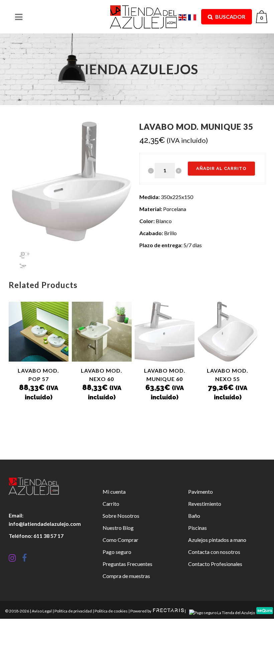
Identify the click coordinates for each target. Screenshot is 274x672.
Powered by (141, 610)
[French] (193, 16)
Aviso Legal (42, 610)
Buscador (229, 16)
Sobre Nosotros (121, 515)
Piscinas (197, 527)
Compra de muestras (126, 576)
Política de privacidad (73, 610)
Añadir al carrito (221, 168)
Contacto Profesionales (215, 564)
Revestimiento (204, 503)
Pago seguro (117, 552)
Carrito (111, 503)
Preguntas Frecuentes (127, 564)
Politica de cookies (111, 610)
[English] (183, 16)
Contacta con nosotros (214, 552)
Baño (194, 515)
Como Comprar (120, 540)
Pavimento (200, 491)
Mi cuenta (114, 491)
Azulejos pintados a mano (217, 540)
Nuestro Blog (118, 527)
